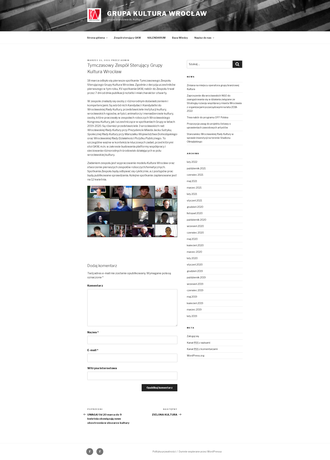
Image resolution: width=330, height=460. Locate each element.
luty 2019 (192, 316)
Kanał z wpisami (198, 342)
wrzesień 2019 (195, 283)
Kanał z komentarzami (202, 349)
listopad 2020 (195, 213)
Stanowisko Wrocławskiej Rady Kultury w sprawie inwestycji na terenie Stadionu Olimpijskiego (210, 138)
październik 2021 (196, 168)
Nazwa (93, 332)
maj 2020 (192, 238)
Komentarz (95, 285)
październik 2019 (196, 277)
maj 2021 (192, 181)
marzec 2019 (194, 309)
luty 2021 (192, 193)
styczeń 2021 (194, 200)
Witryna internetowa (102, 368)
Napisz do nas (202, 37)
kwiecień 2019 (195, 303)
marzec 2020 (194, 251)
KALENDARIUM (156, 37)
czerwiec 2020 (195, 232)
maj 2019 (192, 296)
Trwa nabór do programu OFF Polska (207, 117)
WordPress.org (195, 355)
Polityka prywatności (164, 451)
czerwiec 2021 (195, 174)
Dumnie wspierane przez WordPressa (200, 451)
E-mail (92, 350)
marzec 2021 (194, 187)
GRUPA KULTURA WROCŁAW (157, 13)
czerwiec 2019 (195, 290)
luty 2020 (192, 258)
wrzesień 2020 (195, 226)
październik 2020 (196, 219)
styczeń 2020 (195, 264)
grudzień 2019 (195, 271)
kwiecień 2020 (195, 245)
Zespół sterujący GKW (127, 37)
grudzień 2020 (195, 206)
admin (124, 60)
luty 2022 (192, 161)
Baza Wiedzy (180, 37)
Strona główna (96, 37)
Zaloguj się (193, 336)
